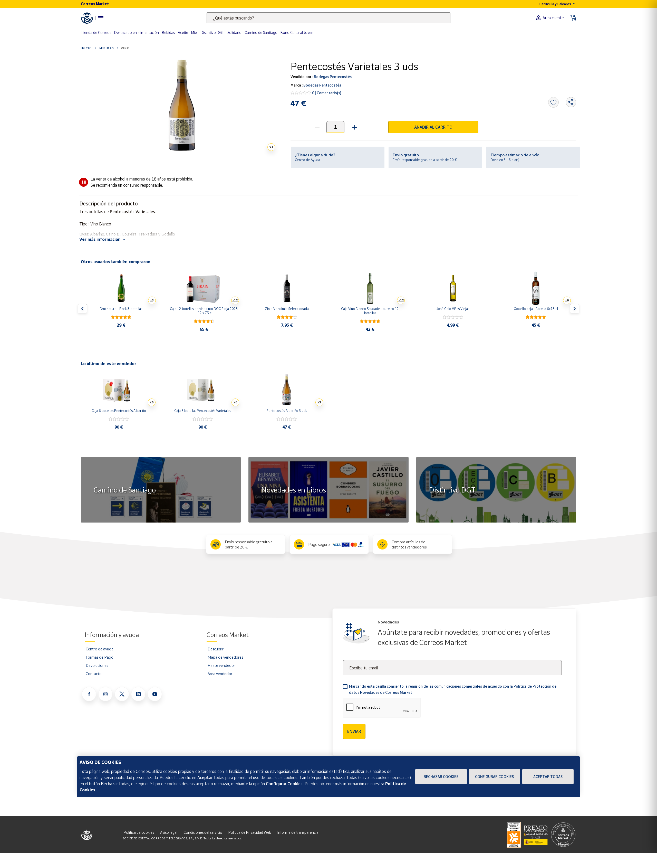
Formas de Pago (99, 657)
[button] (354, 127)
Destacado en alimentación (136, 32)
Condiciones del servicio (202, 832)
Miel (194, 32)
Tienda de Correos (96, 32)
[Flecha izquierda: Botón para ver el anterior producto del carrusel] (82, 308)
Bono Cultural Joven (297, 32)
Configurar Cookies (494, 776)
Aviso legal (168, 832)
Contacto (94, 673)
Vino (125, 48)
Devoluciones (97, 665)
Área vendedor (220, 673)
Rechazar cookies (441, 776)
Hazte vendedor (221, 665)
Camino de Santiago (261, 32)
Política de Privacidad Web (249, 832)
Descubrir (216, 649)
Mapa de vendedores (225, 657)
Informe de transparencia (297, 832)
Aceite (183, 32)
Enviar (354, 731)
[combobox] (328, 17)
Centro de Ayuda (307, 160)
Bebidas (168, 32)
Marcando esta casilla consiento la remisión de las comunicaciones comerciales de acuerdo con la (452, 689)
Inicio (86, 48)
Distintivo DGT (212, 32)
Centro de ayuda (99, 649)
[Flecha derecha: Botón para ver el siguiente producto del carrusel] (574, 308)
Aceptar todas (548, 776)
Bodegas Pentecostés (332, 76)
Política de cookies (139, 832)
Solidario (234, 32)
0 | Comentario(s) (326, 93)
